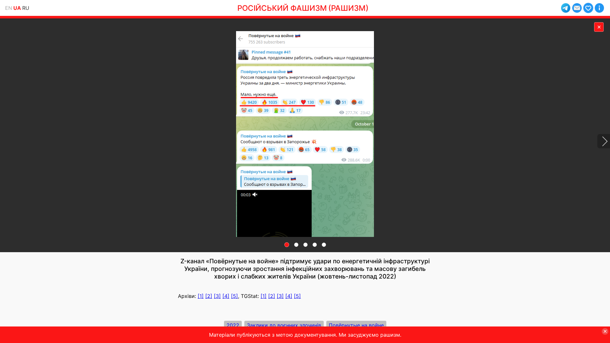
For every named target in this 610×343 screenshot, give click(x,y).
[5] (234, 296)
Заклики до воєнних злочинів (284, 325)
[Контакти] (576, 7)
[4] (225, 296)
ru (25, 8)
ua (17, 8)
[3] (217, 296)
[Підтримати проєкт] (588, 7)
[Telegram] (565, 7)
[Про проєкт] (599, 7)
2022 (233, 325)
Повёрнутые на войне (356, 325)
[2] (208, 296)
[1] (201, 296)
